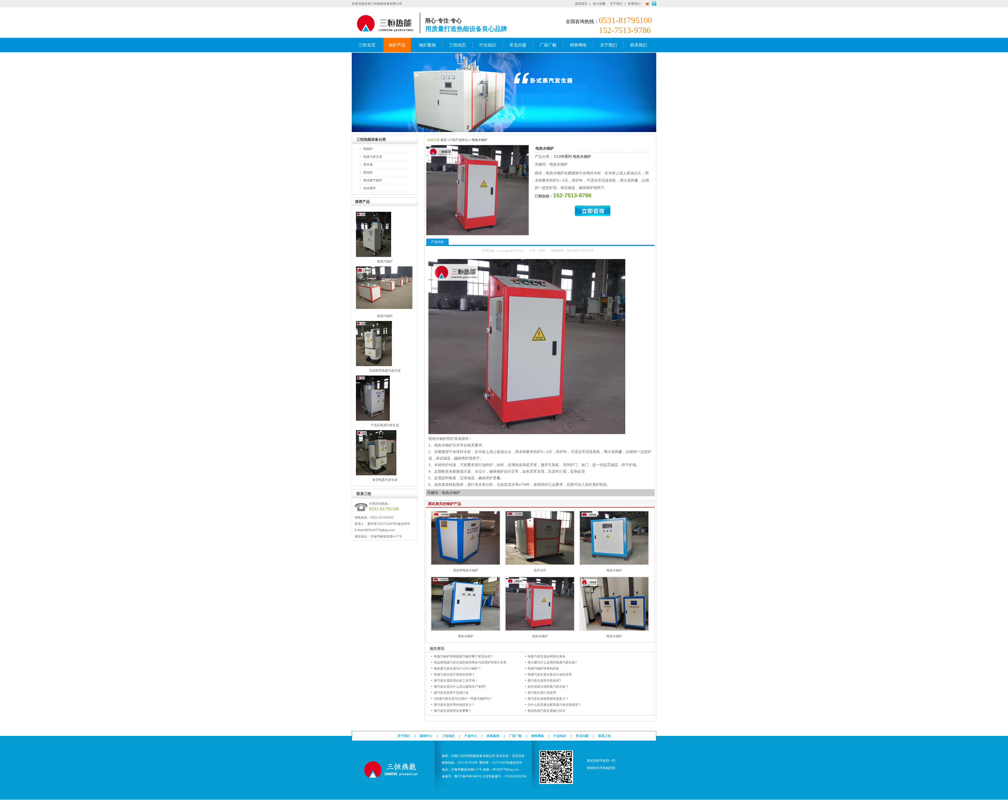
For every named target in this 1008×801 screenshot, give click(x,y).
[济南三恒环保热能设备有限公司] (391, 779)
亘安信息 (518, 756)
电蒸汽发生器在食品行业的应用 (550, 674)
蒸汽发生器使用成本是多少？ (548, 698)
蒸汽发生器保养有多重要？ (453, 711)
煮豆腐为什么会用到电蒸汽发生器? (552, 662)
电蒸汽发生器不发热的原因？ (454, 674)
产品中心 (470, 736)
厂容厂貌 (548, 45)
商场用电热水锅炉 (465, 570)
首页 (443, 140)
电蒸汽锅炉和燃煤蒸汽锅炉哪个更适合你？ (464, 656)
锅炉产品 (397, 45)
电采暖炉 (369, 188)
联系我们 (634, 4)
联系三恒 (604, 736)
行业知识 (487, 45)
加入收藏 (599, 4)
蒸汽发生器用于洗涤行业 (451, 692)
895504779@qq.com (380, 530)
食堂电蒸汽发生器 (384, 480)
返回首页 (581, 4)
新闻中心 (426, 736)
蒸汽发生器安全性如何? (544, 680)
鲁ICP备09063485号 (467, 776)
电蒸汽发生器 (372, 157)
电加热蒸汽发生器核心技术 (546, 711)
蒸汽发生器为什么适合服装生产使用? (460, 686)
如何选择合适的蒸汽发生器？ (548, 686)
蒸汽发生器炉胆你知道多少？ (454, 705)
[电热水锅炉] (614, 564)
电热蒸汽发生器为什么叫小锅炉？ (457, 668)
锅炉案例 (427, 45)
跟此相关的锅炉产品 (444, 504)
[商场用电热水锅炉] (465, 564)
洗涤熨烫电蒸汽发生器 (385, 370)
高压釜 (368, 164)
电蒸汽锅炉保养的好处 (543, 668)
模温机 (368, 172)
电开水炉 (540, 570)
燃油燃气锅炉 (372, 180)
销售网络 (578, 45)
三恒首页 (367, 45)
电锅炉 (368, 149)
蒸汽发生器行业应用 (542, 692)
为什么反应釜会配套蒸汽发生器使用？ (554, 705)
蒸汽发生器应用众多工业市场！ (456, 680)
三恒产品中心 (458, 140)
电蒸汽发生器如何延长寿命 (546, 656)
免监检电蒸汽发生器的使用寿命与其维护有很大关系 (470, 662)
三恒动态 (457, 45)
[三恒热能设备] (504, 131)
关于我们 (616, 4)
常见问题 (518, 45)
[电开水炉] (540, 564)
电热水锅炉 (479, 140)
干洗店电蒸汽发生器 (385, 425)
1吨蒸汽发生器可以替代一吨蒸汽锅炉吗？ (463, 698)
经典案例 (493, 736)
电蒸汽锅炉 (385, 261)
